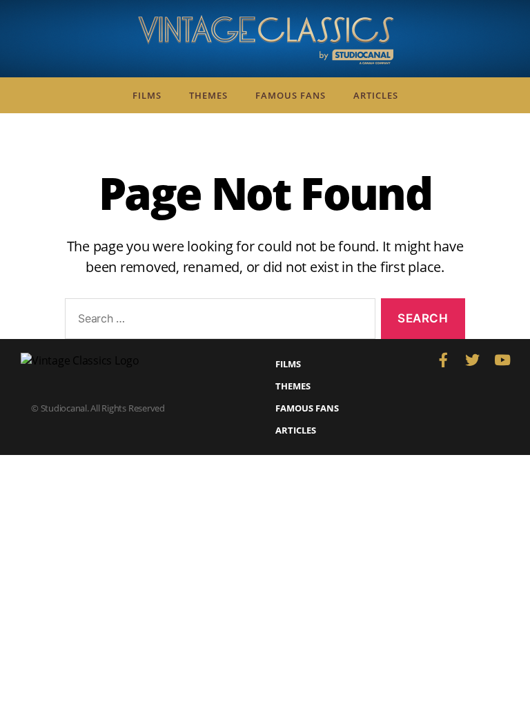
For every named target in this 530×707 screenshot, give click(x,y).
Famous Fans (290, 95)
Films (146, 95)
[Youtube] (502, 360)
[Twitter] (472, 360)
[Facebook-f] (442, 360)
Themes (208, 95)
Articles (375, 95)
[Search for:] (217, 321)
